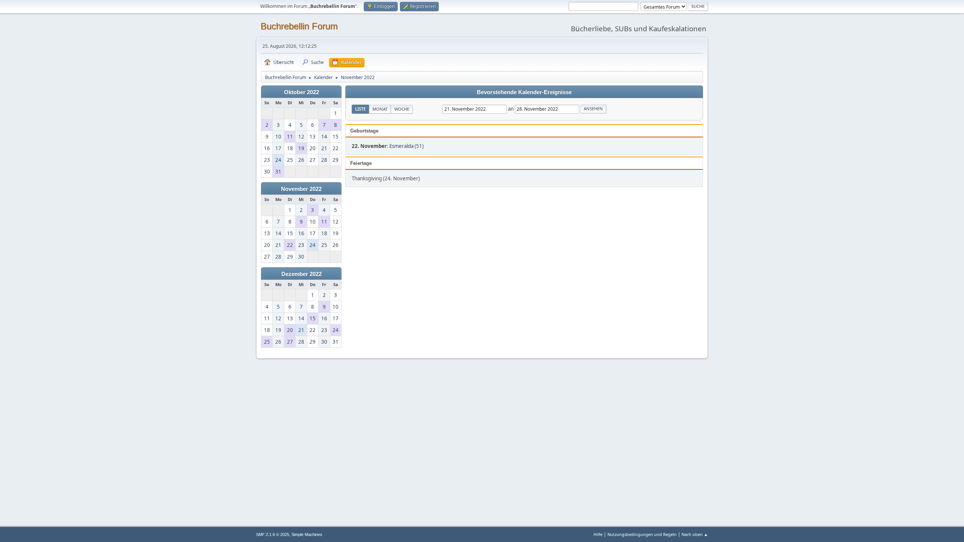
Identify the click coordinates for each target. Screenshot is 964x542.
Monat (379, 109)
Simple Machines (306, 534)
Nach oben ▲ (695, 534)
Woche (401, 109)
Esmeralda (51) (406, 146)
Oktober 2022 (301, 92)
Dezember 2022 (301, 274)
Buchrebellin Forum (299, 26)
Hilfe (597, 534)
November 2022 (301, 189)
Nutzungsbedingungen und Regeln (642, 534)
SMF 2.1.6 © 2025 (272, 534)
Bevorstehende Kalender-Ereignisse (524, 92)
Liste (360, 109)
